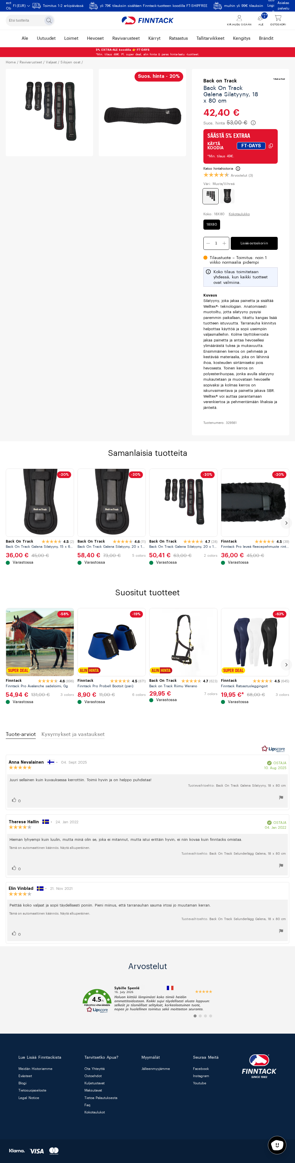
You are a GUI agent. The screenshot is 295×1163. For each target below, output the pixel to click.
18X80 (212, 224)
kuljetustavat (94, 1083)
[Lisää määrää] (208, 243)
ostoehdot (93, 1076)
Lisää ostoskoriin (254, 243)
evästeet (25, 1076)
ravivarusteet (126, 38)
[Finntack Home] (147, 20)
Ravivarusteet (31, 62)
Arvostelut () (242, 175)
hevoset (95, 38)
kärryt (154, 38)
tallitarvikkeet (210, 38)
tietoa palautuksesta (100, 1098)
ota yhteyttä (94, 1069)
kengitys (241, 38)
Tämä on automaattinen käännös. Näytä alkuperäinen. (49, 847)
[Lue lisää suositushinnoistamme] (253, 123)
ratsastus (178, 38)
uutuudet (46, 38)
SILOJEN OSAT (70, 62)
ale (25, 38)
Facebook (201, 1069)
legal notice (28, 1098)
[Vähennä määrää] (224, 243)
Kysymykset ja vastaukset (73, 734)
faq (87, 1105)
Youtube (199, 1083)
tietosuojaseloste (32, 1090)
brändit (266, 38)
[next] (286, 523)
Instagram (201, 1076)
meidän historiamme (35, 1069)
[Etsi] (49, 20)
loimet (71, 38)
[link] (147, 1001)
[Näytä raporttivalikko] (281, 798)
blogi (22, 1083)
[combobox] (30, 20)
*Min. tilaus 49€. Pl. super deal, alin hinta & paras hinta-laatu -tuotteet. (147, 52)
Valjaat (51, 62)
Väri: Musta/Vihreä (219, 184)
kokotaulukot (94, 1112)
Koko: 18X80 (213, 214)
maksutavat (93, 1090)
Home (11, 62)
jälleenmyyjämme (155, 1069)
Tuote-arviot (21, 734)
